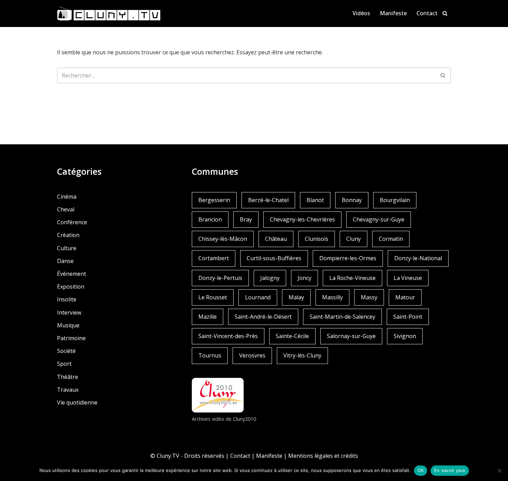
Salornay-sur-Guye (351, 336)
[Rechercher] (445, 13)
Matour (405, 297)
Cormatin (391, 239)
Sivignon (405, 336)
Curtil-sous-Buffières (274, 258)
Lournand (258, 297)
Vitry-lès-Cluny (302, 355)
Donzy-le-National (418, 258)
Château (276, 239)
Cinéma (66, 196)
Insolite (66, 299)
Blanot (315, 200)
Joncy (304, 278)
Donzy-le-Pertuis (220, 278)
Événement (71, 274)
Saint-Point (407, 316)
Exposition (70, 286)
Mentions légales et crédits (323, 456)
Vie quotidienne (77, 402)
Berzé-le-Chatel (268, 200)
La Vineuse (408, 278)
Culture (66, 248)
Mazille (207, 316)
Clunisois (316, 239)
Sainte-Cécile (292, 336)
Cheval (65, 209)
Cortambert (213, 258)
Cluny (353, 239)
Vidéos (361, 13)
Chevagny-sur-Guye (378, 219)
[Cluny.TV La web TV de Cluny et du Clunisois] (109, 13)
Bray (246, 219)
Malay (296, 297)
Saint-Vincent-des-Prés (228, 336)
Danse (65, 261)
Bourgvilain (395, 200)
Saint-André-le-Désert (263, 316)
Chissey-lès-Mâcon (222, 239)
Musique (68, 325)
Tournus (209, 355)
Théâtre (67, 377)
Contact (427, 13)
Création (68, 235)
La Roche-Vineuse (352, 278)
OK (420, 470)
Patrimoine (71, 338)
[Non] (499, 470)
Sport (64, 363)
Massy (369, 297)
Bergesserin (214, 200)
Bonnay (352, 200)
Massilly (332, 297)
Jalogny (270, 278)
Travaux (67, 389)
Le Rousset (212, 297)
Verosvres (252, 355)
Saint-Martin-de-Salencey (342, 316)
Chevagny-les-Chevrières (302, 219)
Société (66, 351)
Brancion (210, 219)
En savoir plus (449, 470)
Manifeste (393, 13)
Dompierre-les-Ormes (347, 258)
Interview (69, 312)
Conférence (72, 222)
